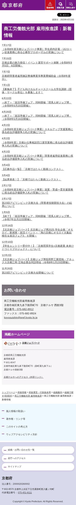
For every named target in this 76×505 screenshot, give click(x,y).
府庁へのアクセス (17, 458)
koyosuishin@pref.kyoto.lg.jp (20, 317)
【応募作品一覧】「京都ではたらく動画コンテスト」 (33, 169)
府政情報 (22, 392)
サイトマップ (14, 466)
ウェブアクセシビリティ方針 (21, 434)
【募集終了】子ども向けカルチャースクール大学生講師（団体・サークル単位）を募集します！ (37, 91)
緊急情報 (50, 8)
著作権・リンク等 (15, 419)
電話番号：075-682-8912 (19, 309)
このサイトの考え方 (17, 426)
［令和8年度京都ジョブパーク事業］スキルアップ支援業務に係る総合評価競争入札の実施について (37, 131)
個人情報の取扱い (15, 411)
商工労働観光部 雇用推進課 (28, 396)
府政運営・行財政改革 (40, 392)
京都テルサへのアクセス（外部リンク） (24, 377)
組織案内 (57, 392)
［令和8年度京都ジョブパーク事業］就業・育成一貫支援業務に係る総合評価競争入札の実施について (37, 191)
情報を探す (70, 8)
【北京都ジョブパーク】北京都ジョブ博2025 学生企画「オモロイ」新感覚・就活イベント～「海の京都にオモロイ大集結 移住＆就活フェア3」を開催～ (37, 232)
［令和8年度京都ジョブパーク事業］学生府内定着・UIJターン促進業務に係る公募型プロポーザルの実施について (37, 51)
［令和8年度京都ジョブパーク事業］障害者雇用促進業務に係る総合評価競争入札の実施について (37, 157)
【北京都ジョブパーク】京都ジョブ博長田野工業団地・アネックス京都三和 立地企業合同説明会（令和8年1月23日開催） (38, 261)
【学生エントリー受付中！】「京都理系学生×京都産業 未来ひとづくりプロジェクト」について (38, 247)
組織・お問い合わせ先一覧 (21, 450)
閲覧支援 (60, 8)
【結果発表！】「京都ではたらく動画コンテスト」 (31, 179)
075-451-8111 (25, 492)
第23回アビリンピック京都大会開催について (28, 272)
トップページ (8, 392)
